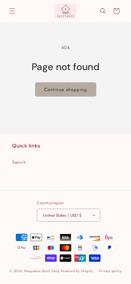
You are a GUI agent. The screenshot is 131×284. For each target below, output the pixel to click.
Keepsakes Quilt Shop (42, 270)
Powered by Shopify (77, 270)
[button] (12, 11)
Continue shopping (65, 89)
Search (19, 162)
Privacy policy (110, 270)
